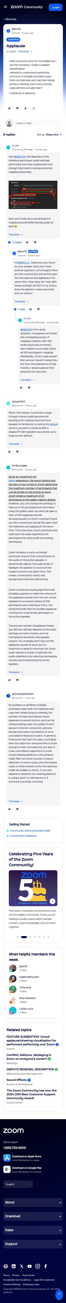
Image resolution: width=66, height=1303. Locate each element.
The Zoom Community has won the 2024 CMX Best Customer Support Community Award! (32, 1094)
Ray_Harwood (27, 998)
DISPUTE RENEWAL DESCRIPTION (30, 1069)
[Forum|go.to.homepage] (27, 7)
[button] (5, 7)
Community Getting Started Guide (30, 830)
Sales (9, 1230)
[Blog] (5, 1266)
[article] (33, 194)
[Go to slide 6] (44, 937)
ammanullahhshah (23, 694)
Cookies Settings (12, 1284)
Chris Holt (25, 987)
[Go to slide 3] (28, 937)
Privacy (16, 1275)
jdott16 (23, 966)
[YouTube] (29, 1266)
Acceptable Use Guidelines (17, 1279)
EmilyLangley (19, 465)
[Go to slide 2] (22, 937)
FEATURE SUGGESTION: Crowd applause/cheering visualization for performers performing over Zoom (31, 1040)
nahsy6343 (18, 401)
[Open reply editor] (33, 123)
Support (11, 1244)
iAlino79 (16, 29)
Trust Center (28, 1275)
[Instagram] (37, 1266)
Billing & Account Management (25, 1073)
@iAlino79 (19, 156)
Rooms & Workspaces (19, 1084)
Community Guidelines (23, 835)
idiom (12, 480)
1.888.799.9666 (14, 1148)
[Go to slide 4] (35, 937)
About (9, 1202)
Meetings (11, 19)
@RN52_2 (23, 262)
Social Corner (14, 1102)
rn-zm (15, 145)
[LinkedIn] (13, 1266)
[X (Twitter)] (21, 1266)
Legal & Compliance (44, 1279)
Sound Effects (17, 1080)
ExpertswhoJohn (29, 977)
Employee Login (31, 1284)
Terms (6, 1275)
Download (12, 1216)
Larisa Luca (26, 1008)
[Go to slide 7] (48, 937)
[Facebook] (45, 1266)
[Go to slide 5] (39, 937)
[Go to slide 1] (17, 937)
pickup (54, 424)
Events (11, 1048)
